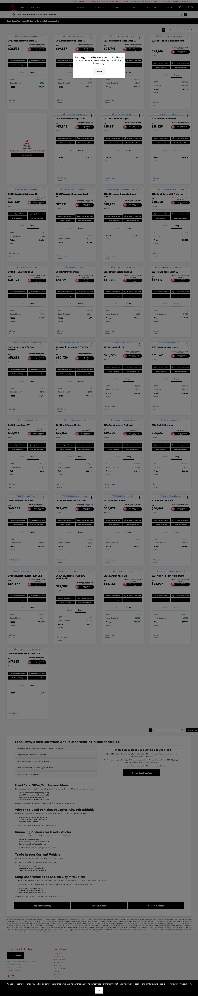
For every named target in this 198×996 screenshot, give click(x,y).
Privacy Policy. (186, 984)
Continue (99, 71)
